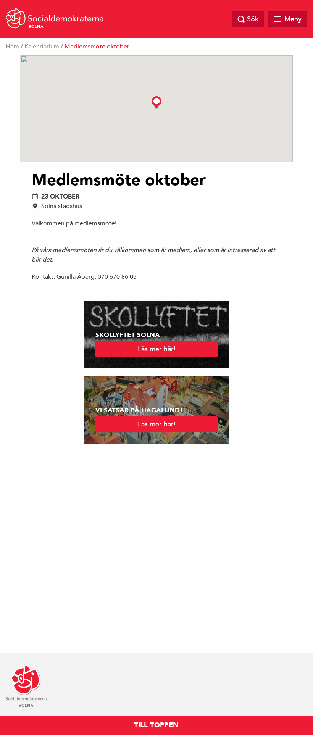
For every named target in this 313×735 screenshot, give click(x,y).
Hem (12, 46)
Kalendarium (41, 46)
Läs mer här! (157, 348)
